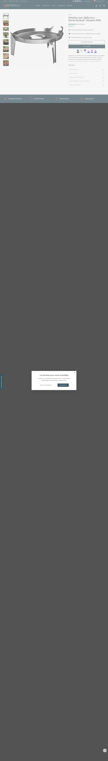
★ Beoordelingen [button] (1, 382)
